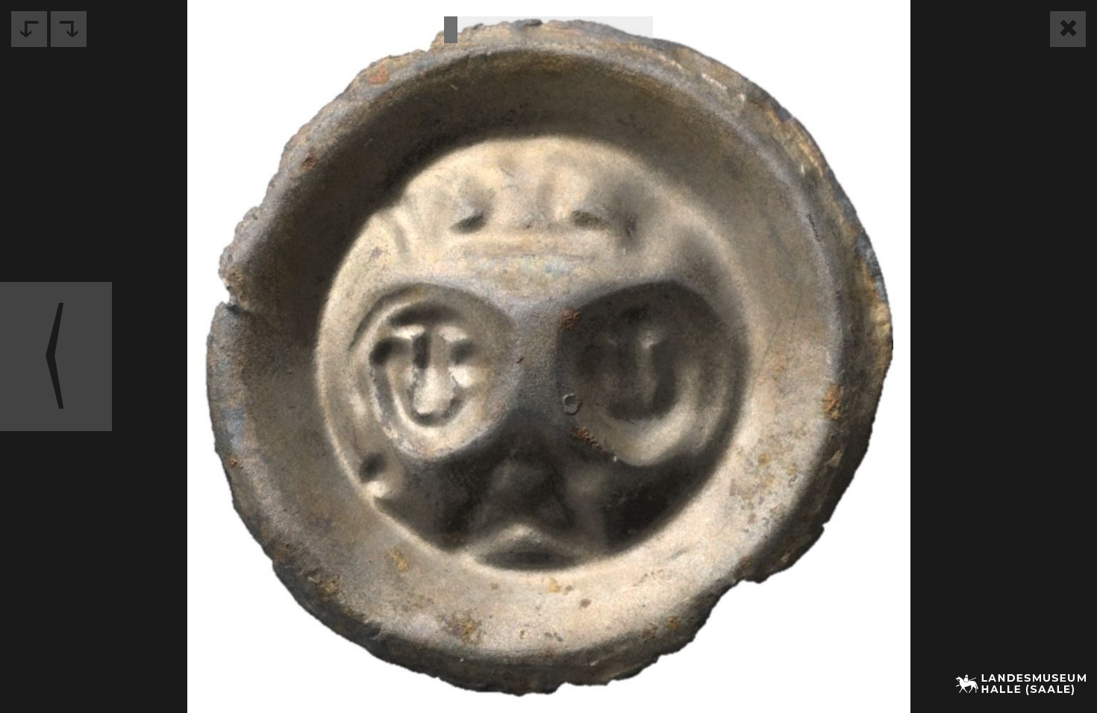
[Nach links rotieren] (29, 29)
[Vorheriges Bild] (56, 356)
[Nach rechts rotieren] (69, 29)
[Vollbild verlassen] (1068, 29)
